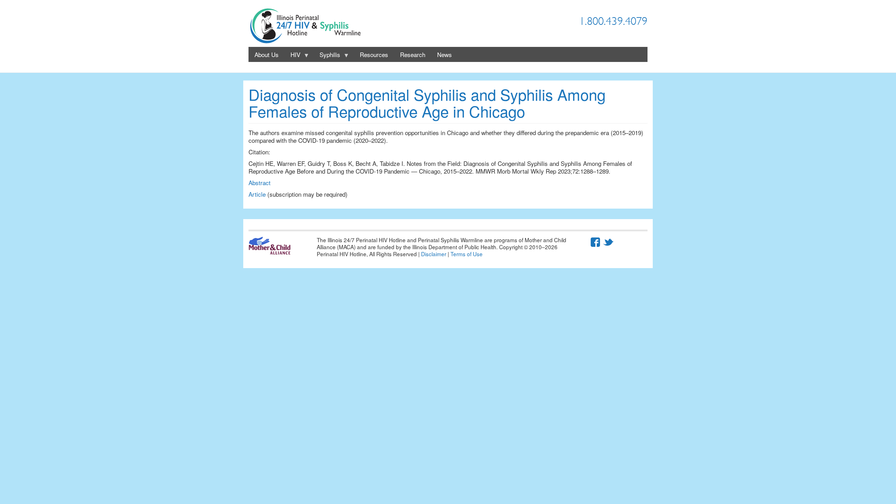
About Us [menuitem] (266, 54)
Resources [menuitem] (374, 54)
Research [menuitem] (412, 54)
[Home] (308, 26)
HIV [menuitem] (292, 56)
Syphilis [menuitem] (327, 56)
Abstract (259, 182)
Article (257, 194)
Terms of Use (466, 254)
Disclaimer (433, 254)
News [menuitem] (444, 54)
